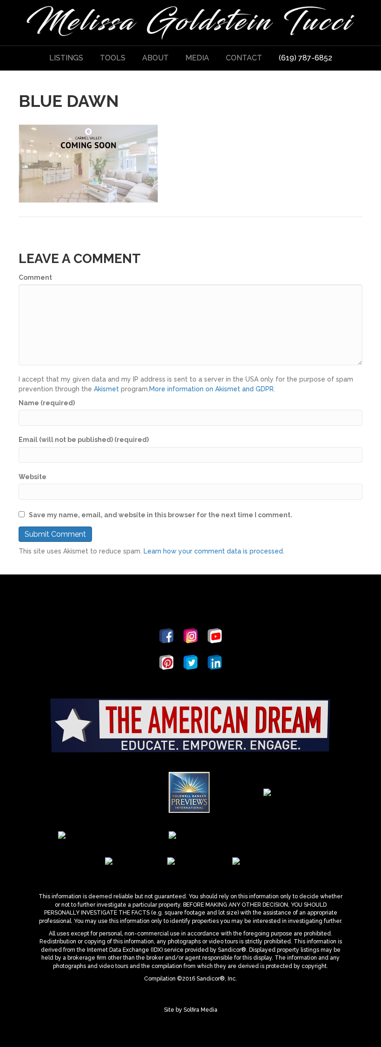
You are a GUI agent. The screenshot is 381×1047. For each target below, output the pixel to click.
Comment (35, 277)
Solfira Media (200, 1010)
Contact (244, 57)
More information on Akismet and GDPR (211, 389)
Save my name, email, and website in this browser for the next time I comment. (160, 515)
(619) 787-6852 (305, 57)
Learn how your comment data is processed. (214, 551)
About (155, 57)
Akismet (106, 389)
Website (32, 477)
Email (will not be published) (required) (84, 439)
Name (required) (47, 403)
